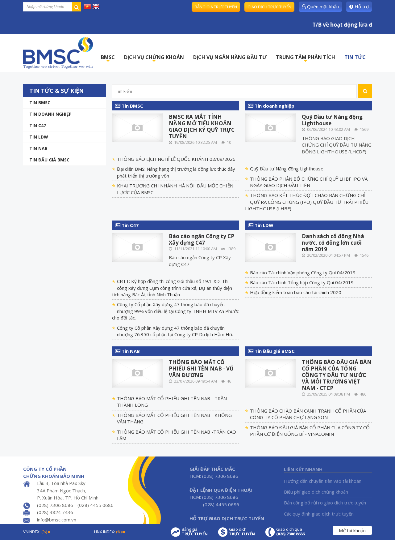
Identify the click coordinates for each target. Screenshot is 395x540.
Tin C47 (37, 125)
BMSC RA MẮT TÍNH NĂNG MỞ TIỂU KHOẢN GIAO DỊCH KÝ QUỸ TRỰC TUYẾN (202, 126)
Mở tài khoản (352, 530)
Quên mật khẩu (322, 6)
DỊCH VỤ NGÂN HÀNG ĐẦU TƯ (230, 57)
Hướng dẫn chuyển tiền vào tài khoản (322, 481)
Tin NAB (130, 351)
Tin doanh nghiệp (50, 114)
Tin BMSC (39, 102)
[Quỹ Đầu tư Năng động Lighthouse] (270, 127)
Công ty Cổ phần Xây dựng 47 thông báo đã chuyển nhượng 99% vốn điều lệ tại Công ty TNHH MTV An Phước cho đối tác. (175, 311)
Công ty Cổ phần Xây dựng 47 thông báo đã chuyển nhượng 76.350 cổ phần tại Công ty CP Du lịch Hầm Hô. (175, 331)
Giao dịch (242, 531)
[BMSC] (58, 53)
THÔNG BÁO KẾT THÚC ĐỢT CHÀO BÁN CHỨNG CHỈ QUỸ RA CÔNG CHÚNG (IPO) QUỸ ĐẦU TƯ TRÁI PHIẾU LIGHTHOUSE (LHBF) (306, 202)
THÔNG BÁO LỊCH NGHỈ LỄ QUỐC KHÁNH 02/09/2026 (176, 159)
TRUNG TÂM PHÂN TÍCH (305, 59)
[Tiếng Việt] (87, 6)
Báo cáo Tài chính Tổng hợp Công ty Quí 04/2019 (302, 282)
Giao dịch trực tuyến (269, 7)
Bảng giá (195, 531)
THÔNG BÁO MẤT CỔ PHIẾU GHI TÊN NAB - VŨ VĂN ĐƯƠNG (201, 368)
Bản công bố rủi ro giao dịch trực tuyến (325, 502)
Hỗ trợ (361, 6)
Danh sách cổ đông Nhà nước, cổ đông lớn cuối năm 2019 (333, 243)
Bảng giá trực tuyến (216, 7)
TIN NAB (38, 148)
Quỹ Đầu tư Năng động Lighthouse (332, 120)
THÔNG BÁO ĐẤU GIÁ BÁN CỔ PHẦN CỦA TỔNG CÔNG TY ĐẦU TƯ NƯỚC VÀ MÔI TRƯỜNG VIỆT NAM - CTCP (337, 375)
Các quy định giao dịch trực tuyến (319, 514)
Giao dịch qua (290, 531)
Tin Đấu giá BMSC (49, 160)
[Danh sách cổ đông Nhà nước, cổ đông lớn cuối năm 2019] (270, 246)
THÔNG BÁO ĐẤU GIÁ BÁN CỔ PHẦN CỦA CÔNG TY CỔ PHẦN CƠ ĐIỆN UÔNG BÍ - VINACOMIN (310, 430)
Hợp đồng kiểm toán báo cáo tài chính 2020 (295, 292)
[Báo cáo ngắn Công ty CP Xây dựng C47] (137, 246)
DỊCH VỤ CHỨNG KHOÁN (154, 59)
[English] (96, 6)
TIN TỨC (355, 57)
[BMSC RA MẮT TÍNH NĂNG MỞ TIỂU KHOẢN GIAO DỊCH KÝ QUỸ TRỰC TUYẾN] (137, 127)
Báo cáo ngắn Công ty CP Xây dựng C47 (201, 239)
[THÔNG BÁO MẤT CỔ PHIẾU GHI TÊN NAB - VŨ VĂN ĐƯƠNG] (137, 373)
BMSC (108, 59)
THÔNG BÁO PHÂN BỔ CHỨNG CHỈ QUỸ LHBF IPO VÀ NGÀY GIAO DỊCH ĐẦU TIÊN (309, 182)
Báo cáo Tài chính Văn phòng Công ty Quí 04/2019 (303, 272)
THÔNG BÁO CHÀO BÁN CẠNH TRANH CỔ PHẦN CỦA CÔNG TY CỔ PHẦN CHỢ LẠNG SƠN (308, 414)
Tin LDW (38, 137)
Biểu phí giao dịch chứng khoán (316, 492)
